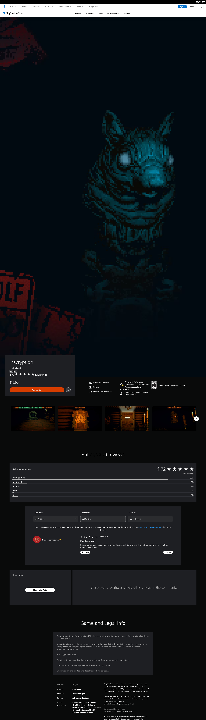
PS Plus (48, 6)
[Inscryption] (33, 418)
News (79, 6)
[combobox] (55, 519)
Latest (78, 13)
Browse (127, 13)
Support (92, 6)
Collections (90, 13)
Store (12, 6)
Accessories (64, 6)
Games (35, 6)
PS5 (23, 6)
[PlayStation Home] (4, 6)
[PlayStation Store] (13, 13)
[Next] (196, 418)
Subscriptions (113, 13)
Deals (100, 13)
